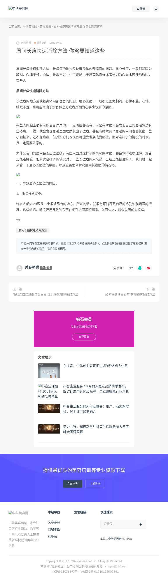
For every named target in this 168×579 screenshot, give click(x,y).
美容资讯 (45, 26)
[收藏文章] (131, 268)
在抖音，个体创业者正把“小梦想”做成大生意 (95, 366)
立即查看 (72, 484)
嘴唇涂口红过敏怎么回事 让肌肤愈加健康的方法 (45, 294)
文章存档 (54, 522)
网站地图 (54, 529)
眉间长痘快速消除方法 (33, 230)
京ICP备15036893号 (64, 571)
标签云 (52, 536)
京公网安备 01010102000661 (99, 571)
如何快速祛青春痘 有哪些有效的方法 (130, 294)
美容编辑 (32, 267)
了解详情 (95, 484)
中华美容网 (30, 26)
